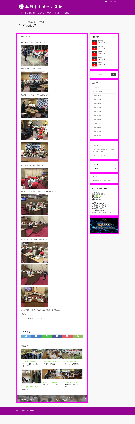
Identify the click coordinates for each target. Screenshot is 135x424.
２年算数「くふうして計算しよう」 (72, 385)
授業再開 (100, 41)
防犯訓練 (25, 389)
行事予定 (49, 13)
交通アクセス (98, 196)
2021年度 (98, 115)
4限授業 (100, 52)
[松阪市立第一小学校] (41, 6)
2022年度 (35, 362)
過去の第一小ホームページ (102, 180)
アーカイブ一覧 (100, 155)
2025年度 (98, 99)
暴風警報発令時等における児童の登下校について (103, 150)
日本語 (114, 1)
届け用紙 (98, 145)
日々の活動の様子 (29, 13)
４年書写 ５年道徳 (49, 364)
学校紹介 (66, 13)
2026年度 (65, 362)
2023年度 (41, 22)
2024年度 (98, 103)
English (109, 1)
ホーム (20, 13)
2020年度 (35, 387)
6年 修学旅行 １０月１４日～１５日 (31, 365)
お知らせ (41, 13)
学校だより (57, 13)
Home (21, 22)
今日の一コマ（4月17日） (51, 384)
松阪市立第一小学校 (27, 411)
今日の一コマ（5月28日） (71, 364)
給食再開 (100, 46)
